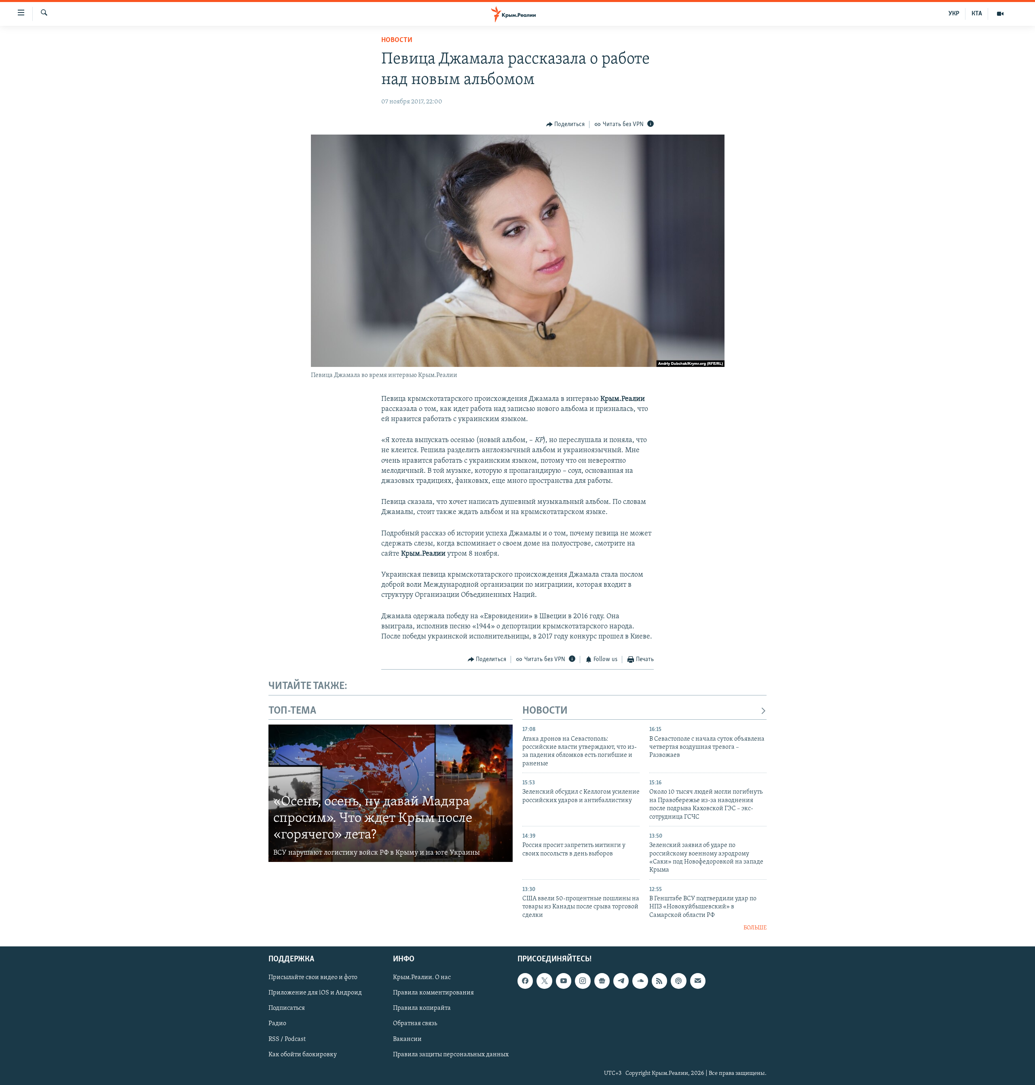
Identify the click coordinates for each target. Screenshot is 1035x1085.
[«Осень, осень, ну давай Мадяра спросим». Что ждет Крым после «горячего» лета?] (390, 793)
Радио (277, 1023)
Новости (396, 40)
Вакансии (407, 1039)
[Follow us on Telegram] (621, 980)
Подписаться (286, 1008)
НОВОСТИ (545, 711)
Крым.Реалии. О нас (422, 977)
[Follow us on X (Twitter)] (544, 980)
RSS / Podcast (287, 1039)
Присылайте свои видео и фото (312, 977)
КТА (977, 14)
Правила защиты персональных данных (451, 1054)
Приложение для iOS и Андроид (315, 993)
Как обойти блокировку (302, 1054)
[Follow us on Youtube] (563, 980)
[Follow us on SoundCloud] (640, 980)
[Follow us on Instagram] (582, 980)
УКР (953, 14)
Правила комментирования (433, 993)
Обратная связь (415, 1023)
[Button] (565, 124)
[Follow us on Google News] (602, 980)
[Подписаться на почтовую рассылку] (697, 980)
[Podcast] (678, 980)
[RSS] (659, 980)
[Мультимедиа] (1000, 13)
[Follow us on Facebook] (525, 980)
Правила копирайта (422, 1008)
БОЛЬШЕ (755, 928)
